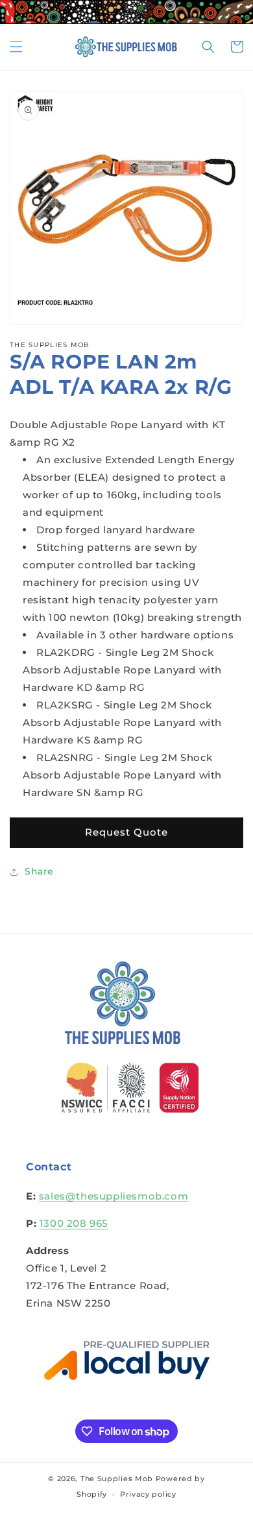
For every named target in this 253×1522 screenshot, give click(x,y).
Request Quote (126, 832)
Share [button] (39, 871)
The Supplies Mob (116, 1478)
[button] (16, 46)
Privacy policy (148, 1494)
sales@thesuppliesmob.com (113, 1196)
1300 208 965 (74, 1223)
